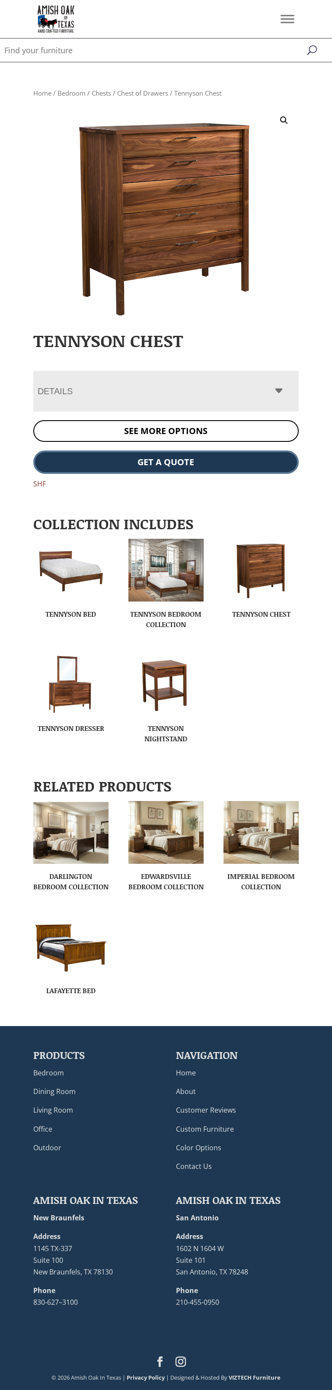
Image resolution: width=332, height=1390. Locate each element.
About (186, 1091)
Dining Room (54, 1091)
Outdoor (47, 1147)
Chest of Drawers (142, 93)
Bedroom (71, 93)
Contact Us (194, 1166)
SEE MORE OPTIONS (166, 431)
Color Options (198, 1147)
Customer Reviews (206, 1110)
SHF (39, 484)
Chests (101, 93)
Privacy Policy (146, 1377)
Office (42, 1129)
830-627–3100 (55, 1302)
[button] (284, 120)
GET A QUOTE (165, 462)
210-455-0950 (197, 1302)
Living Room (53, 1110)
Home (42, 93)
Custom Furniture (205, 1129)
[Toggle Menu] (287, 19)
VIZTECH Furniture (255, 1377)
